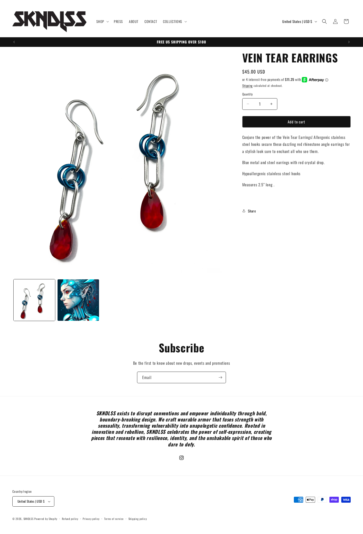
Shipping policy (137, 519)
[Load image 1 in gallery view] (34, 300)
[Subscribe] (220, 377)
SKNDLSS (28, 519)
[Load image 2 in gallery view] (78, 300)
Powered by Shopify (45, 519)
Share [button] (252, 210)
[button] (102, 21)
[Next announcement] (348, 42)
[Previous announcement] (14, 42)
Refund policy (70, 519)
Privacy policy (91, 519)
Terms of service (114, 519)
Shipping (247, 85)
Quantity (247, 94)
